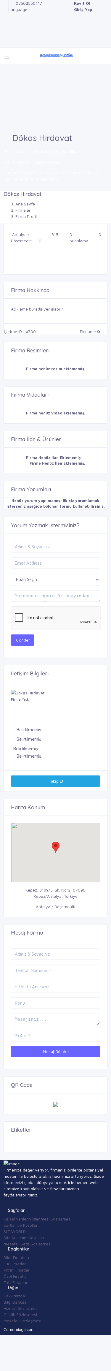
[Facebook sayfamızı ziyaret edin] (5, 3)
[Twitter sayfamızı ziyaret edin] (5, 15)
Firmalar (22, 210)
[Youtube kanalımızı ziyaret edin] (5, 28)
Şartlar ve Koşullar (21, 1225)
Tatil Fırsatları (16, 1282)
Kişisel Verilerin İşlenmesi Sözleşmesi (37, 1218)
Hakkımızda (14, 1295)
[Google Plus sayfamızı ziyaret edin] (5, 9)
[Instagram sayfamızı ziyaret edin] (5, 34)
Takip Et (56, 781)
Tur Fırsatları (15, 1263)
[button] (55, 847)
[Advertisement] (55, 99)
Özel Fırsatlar (16, 1276)
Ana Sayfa (25, 203)
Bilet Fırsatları (16, 1257)
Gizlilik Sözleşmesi (20, 1314)
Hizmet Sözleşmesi (21, 1308)
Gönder (22, 640)
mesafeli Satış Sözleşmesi (28, 1243)
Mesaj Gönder (55, 1051)
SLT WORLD (15, 1231)
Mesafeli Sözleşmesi (22, 1320)
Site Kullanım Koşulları (24, 1237)
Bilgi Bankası (15, 1301)
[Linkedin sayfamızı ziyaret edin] (5, 21)
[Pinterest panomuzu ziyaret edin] (5, 40)
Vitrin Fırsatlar (17, 1269)
